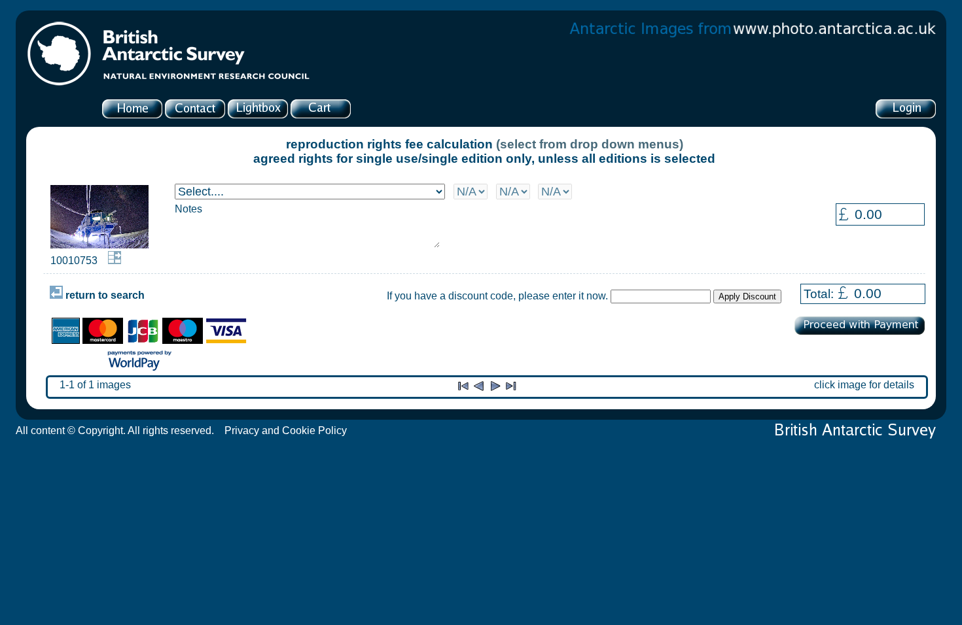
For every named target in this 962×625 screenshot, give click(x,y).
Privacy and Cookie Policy (285, 430)
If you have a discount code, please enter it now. (497, 295)
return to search (104, 295)
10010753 (74, 260)
